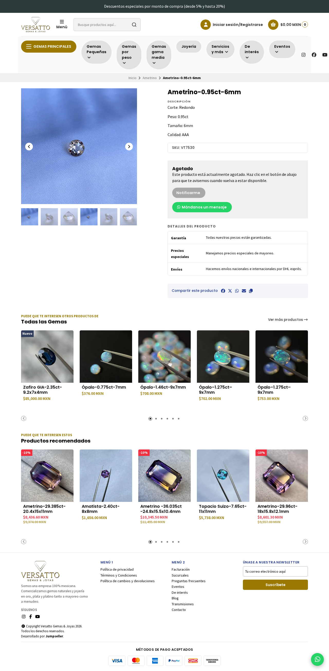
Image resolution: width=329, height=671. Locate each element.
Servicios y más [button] (220, 49)
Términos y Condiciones (118, 575)
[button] (250, 291)
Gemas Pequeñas (96, 49)
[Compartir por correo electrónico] (243, 291)
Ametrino (150, 77)
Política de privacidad (117, 569)
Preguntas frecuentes (189, 581)
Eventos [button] (282, 46)
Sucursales (180, 575)
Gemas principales (52, 46)
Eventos (178, 586)
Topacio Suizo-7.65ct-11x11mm (222, 509)
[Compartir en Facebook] (223, 291)
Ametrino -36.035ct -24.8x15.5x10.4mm (161, 509)
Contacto (179, 609)
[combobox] (107, 24)
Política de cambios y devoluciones (127, 581)
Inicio (132, 77)
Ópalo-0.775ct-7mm (104, 387)
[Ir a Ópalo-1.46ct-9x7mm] (164, 356)
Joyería (188, 46)
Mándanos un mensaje (204, 207)
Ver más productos (286, 319)
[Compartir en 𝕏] (230, 291)
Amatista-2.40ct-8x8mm (101, 509)
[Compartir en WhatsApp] (237, 291)
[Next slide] (129, 146)
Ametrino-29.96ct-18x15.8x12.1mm (277, 509)
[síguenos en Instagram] (303, 55)
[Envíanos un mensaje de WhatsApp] (317, 659)
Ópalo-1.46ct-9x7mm (163, 387)
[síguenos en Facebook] (314, 55)
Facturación (181, 569)
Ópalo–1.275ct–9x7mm (215, 390)
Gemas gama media (159, 52)
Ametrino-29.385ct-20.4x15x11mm (44, 509)
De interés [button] (252, 49)
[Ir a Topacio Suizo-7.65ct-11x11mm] (223, 475)
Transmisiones (183, 604)
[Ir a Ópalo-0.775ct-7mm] (106, 356)
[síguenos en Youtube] (325, 55)
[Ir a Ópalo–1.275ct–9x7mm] (223, 356)
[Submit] (134, 24)
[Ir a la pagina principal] (35, 24)
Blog (175, 598)
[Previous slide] (29, 146)
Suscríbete (275, 584)
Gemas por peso (129, 52)
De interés (180, 592)
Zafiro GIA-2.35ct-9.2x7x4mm (42, 390)
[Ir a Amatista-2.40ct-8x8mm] (106, 475)
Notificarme (188, 192)
